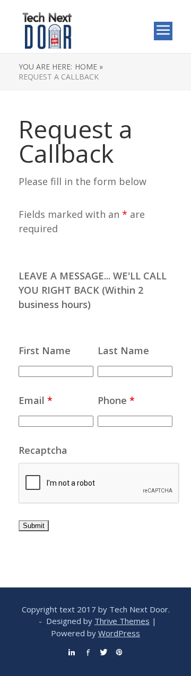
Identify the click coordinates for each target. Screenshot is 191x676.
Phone (116, 400)
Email (36, 400)
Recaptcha (43, 450)
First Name (45, 350)
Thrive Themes (122, 621)
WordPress (119, 633)
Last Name (123, 350)
